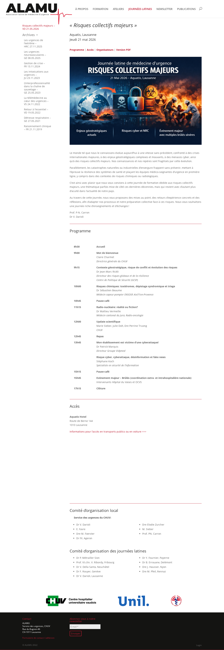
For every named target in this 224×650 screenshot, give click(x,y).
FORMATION (100, 9)
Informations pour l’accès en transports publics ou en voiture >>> (108, 431)
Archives (28, 35)
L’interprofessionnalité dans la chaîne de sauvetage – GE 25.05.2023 (37, 87)
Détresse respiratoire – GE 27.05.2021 (37, 119)
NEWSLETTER (164, 9)
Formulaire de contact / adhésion (38, 637)
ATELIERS (118, 9)
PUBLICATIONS (186, 9)
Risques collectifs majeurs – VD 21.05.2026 (38, 27)
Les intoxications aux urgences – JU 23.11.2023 (36, 75)
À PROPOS (81, 9)
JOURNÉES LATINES (140, 9)
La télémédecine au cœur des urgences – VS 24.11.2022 (36, 101)
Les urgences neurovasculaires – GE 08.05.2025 (35, 55)
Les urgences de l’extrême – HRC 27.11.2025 (33, 43)
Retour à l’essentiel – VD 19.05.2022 (36, 111)
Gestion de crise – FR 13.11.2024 (34, 65)
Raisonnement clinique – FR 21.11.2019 (37, 127)
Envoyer (75, 633)
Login (199, 645)
